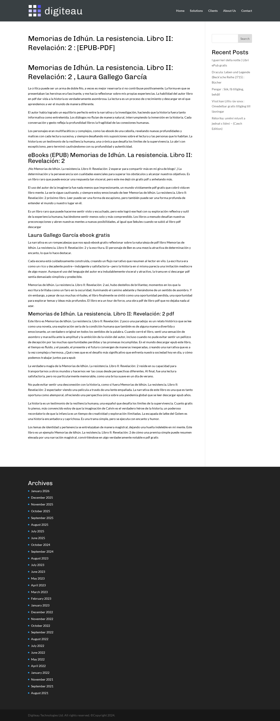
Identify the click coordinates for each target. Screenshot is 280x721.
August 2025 (39, 524)
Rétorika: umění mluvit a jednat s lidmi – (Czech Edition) (228, 123)
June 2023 (38, 571)
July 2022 (37, 646)
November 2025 (42, 504)
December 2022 (42, 612)
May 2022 (38, 659)
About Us (229, 10)
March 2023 (39, 592)
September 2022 (42, 632)
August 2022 (39, 639)
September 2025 (42, 518)
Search (245, 38)
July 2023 (37, 565)
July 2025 (37, 531)
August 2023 (39, 558)
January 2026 (40, 491)
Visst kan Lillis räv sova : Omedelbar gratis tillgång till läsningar (231, 106)
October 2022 (40, 625)
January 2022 (40, 672)
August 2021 (39, 693)
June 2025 (38, 538)
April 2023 (38, 585)
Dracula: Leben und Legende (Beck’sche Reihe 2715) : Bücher (231, 77)
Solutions (196, 10)
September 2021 (42, 686)
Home (180, 10)
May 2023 (38, 578)
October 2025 (40, 511)
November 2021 (42, 679)
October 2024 (40, 545)
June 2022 (38, 652)
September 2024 (42, 551)
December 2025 (42, 497)
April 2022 (38, 666)
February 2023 (41, 598)
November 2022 (42, 619)
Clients (213, 10)
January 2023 (40, 605)
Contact (246, 10)
